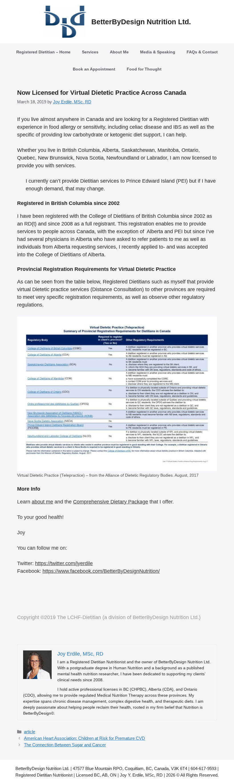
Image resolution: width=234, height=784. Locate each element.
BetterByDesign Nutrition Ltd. (141, 22)
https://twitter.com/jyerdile (64, 563)
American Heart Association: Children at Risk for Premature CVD (84, 738)
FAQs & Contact (202, 52)
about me (42, 502)
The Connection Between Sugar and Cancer (65, 744)
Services (90, 52)
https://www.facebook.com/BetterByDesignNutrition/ (101, 571)
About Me (119, 52)
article (29, 731)
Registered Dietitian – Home (43, 52)
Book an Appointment (94, 69)
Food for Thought (144, 69)
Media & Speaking (157, 52)
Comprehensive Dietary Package (110, 502)
